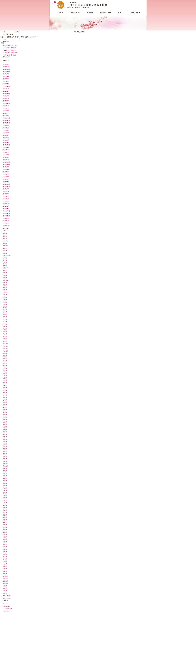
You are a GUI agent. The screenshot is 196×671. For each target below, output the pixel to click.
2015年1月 (6, 208)
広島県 (5, 490)
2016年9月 (6, 167)
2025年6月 (6, 79)
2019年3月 (6, 140)
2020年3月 (6, 115)
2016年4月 (6, 176)
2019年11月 (6, 120)
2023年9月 (6, 88)
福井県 (5, 368)
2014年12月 (6, 211)
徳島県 (5, 505)
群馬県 (5, 314)
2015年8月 (6, 191)
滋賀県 (5, 422)
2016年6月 (6, 172)
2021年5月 (6, 98)
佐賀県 (5, 544)
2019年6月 (6, 132)
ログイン (5, 603)
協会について (75, 13)
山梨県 (5, 373)
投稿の (6, 606)
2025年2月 (6, 81)
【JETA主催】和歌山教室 (10, 52)
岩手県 (5, 258)
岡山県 (5, 480)
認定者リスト (6, 280)
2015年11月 (6, 186)
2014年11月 (6, 213)
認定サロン (6, 268)
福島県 (5, 295)
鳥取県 (5, 468)
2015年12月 (6, 184)
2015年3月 (6, 203)
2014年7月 (6, 221)
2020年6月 (6, 108)
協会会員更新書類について (10, 45)
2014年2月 (6, 228)
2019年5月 (6, 135)
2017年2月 (6, 159)
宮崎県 (5, 566)
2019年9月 (6, 125)
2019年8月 (6, 128)
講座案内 (90, 13)
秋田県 (5, 282)
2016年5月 (6, 174)
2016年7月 (6, 169)
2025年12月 (6, 69)
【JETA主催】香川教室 (9, 55)
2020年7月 (6, 106)
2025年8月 (6, 74)
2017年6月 (6, 152)
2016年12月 (6, 162)
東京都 (5, 334)
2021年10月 (6, 93)
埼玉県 (5, 319)
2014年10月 (6, 216)
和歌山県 (5, 463)
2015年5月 (6, 199)
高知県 (5, 525)
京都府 (5, 427)
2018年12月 (6, 145)
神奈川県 (5, 343)
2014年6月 (6, 223)
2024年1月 (6, 84)
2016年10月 (6, 164)
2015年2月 (6, 206)
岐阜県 (5, 392)
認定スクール (6, 255)
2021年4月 (6, 101)
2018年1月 (6, 147)
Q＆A (120, 13)
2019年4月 (6, 137)
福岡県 (5, 534)
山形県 (5, 292)
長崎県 (5, 549)
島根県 (5, 476)
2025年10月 (6, 71)
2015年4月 (6, 201)
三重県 (5, 417)
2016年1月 (6, 181)
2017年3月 (6, 157)
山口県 (5, 500)
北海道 (5, 233)
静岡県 (5, 402)
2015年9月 (6, 189)
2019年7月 (6, 130)
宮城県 (5, 270)
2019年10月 (6, 123)
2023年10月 (6, 86)
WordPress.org (7, 611)
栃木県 (5, 309)
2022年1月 (6, 91)
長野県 (5, 383)
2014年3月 (6, 225)
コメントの (7, 608)
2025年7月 (6, 76)
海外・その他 (6, 595)
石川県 (5, 363)
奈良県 (5, 454)
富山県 (5, 358)
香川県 (5, 510)
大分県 (5, 561)
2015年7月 (6, 194)
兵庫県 (5, 444)
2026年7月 (6, 64)
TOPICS (5, 246)
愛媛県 (5, 515)
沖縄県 (5, 586)
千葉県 (5, 326)
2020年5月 (6, 110)
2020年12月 (6, 103)
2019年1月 (6, 142)
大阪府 (5, 434)
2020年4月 (6, 113)
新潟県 (5, 353)
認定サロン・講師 (105, 13)
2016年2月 (6, 179)
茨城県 (5, 299)
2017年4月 (6, 154)
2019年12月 (6, 118)
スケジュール (6, 241)
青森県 (5, 248)
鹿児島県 (5, 576)
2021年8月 (6, 96)
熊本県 (5, 556)
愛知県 (5, 407)
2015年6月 (6, 196)
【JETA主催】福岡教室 (9, 47)
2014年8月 (6, 218)
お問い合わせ (135, 13)
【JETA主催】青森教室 (9, 50)
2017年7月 (6, 150)
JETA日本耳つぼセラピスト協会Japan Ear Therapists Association (98, 5)
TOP (60, 13)
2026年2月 (6, 66)
